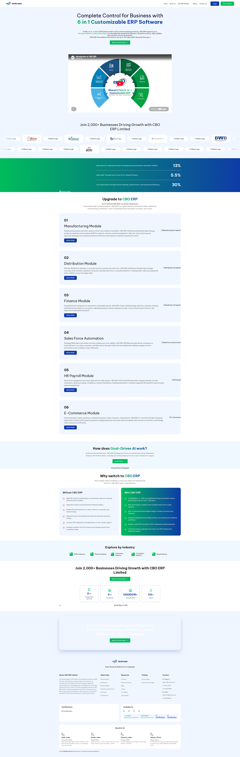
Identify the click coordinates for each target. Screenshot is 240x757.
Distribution (103, 682)
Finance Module (104, 685)
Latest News (125, 695)
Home (166, 4)
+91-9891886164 (166, 698)
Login (215, 4)
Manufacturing (104, 679)
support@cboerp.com (168, 682)
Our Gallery (124, 692)
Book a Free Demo (119, 42)
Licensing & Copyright (148, 682)
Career (123, 689)
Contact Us (203, 4)
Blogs (122, 685)
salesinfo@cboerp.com (169, 695)
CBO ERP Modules (183, 4)
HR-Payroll (103, 692)
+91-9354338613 (167, 688)
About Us (173, 4)
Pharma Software (126, 682)
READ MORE (70, 240)
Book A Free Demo (119, 579)
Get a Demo (227, 4)
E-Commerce (104, 695)
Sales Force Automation (107, 689)
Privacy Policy (146, 679)
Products (123, 679)
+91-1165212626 (166, 685)
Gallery (195, 4)
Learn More (119, 461)
